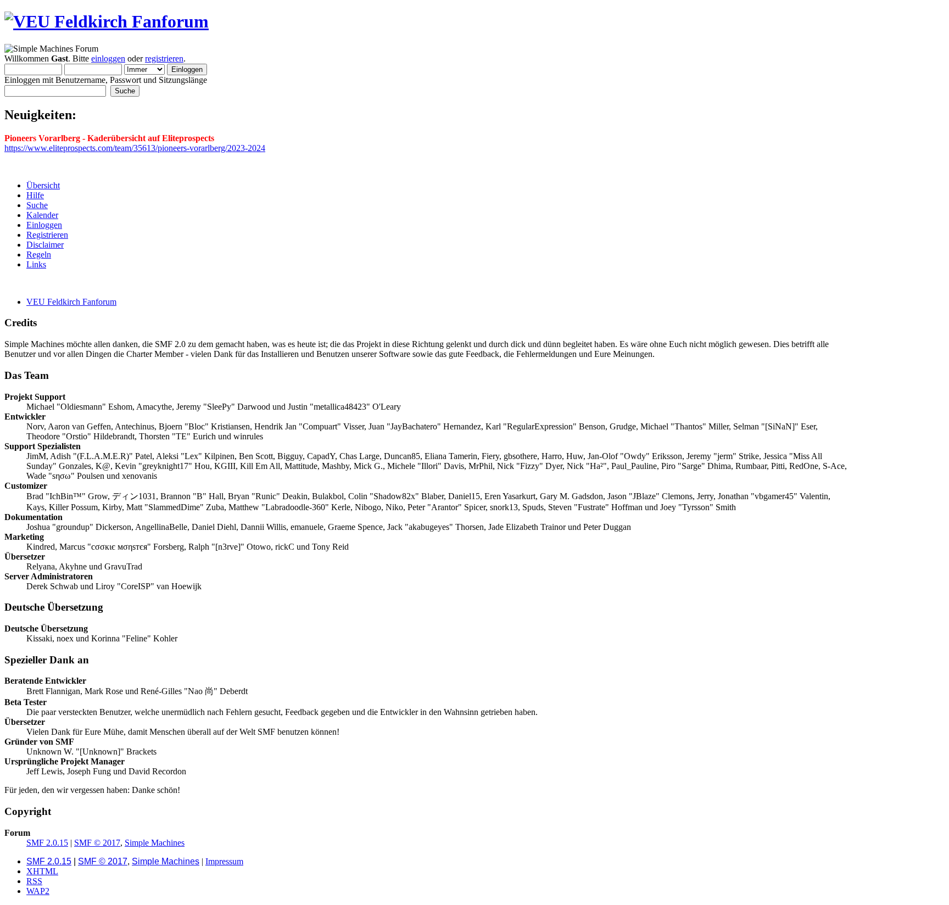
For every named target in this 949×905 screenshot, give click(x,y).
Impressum (224, 861)
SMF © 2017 (97, 842)
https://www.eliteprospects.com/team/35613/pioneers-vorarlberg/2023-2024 (134, 148)
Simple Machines (155, 842)
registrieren (164, 58)
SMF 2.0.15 (47, 842)
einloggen (108, 58)
